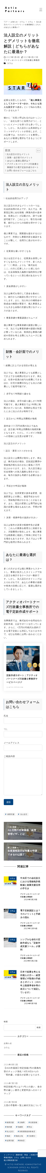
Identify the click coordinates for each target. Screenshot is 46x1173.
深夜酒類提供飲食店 (27, 1131)
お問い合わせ (25, 1157)
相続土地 (19, 1136)
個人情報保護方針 (11, 1160)
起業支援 (10, 1140)
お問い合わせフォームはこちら (22, 170)
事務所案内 (8, 1157)
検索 (6, 1022)
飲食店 (22, 1140)
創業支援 (11, 814)
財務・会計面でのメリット (20, 157)
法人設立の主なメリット (18, 154)
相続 (8, 1136)
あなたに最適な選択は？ (18, 161)
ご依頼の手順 (34, 1155)
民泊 (30, 1127)
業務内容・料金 (22, 1155)
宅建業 (20, 1127)
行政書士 (32, 1136)
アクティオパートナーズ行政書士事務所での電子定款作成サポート (23, 165)
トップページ (9, 1155)
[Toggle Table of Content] (37, 151)
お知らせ (8, 1043)
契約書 (9, 1127)
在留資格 (33, 1122)
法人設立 (23, 814)
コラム (10, 63)
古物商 (22, 1122)
